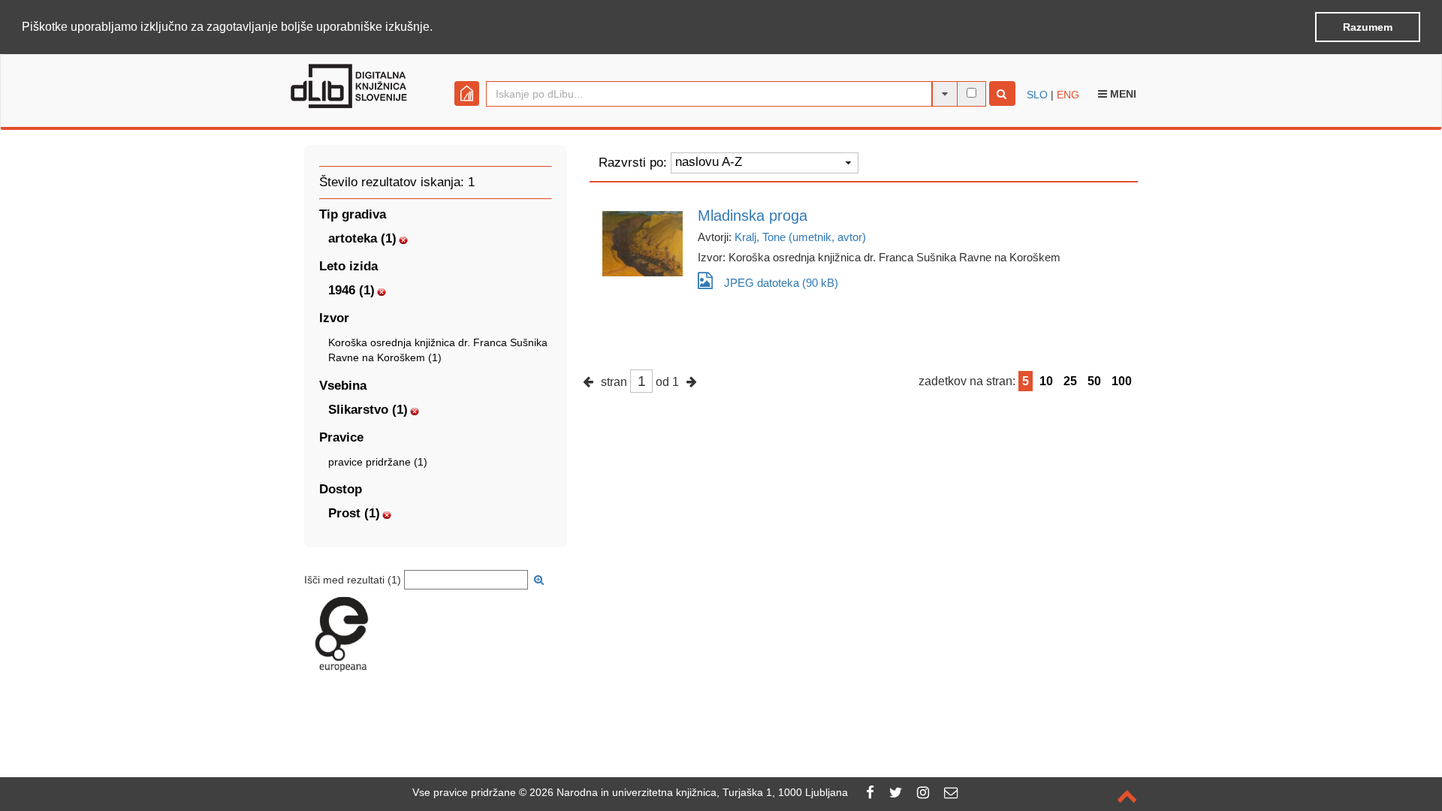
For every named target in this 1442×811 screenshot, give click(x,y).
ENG (1068, 95)
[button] (438, 28)
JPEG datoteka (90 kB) (781, 282)
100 (1122, 381)
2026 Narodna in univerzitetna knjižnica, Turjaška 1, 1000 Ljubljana (688, 792)
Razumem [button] (1367, 27)
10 (1046, 381)
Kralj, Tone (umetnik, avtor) (800, 237)
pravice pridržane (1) (377, 462)
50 (1094, 381)
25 (1070, 381)
